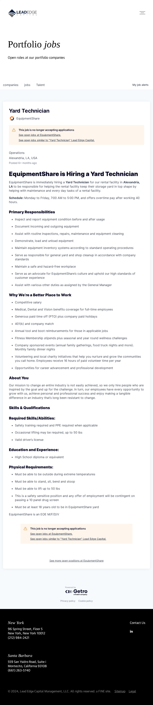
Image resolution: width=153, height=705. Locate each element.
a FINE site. (103, 691)
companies (10, 85)
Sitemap (120, 691)
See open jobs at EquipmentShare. (40, 134)
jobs (27, 85)
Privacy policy (67, 600)
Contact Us (137, 623)
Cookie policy (85, 600)
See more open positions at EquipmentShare (76, 560)
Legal (132, 691)
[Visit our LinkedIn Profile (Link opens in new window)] (137, 631)
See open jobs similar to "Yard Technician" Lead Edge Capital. (57, 140)
